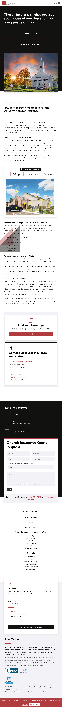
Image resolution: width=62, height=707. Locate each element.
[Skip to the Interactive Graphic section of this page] (30, 44)
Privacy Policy (15, 689)
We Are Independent (31, 548)
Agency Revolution (41, 687)
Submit (9, 489)
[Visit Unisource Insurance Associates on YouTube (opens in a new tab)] (19, 621)
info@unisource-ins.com (19, 377)
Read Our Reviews (31, 543)
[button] (56, 3)
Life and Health (31, 525)
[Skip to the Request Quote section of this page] (30, 33)
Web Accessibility (31, 569)
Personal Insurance (31, 517)
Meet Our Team (31, 538)
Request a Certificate (31, 564)
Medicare (31, 522)
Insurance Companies (31, 546)
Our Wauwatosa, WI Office (20, 361)
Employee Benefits (31, 527)
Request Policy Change (31, 566)
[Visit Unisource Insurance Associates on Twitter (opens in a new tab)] (9, 621)
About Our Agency (31, 536)
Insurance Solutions (31, 515)
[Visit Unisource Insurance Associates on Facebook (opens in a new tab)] (13, 621)
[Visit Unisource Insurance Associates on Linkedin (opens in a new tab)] (16, 621)
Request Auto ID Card (31, 561)
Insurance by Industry (33, 103)
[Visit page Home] (10, 3)
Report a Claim (31, 556)
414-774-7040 (16, 375)
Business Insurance (16, 103)
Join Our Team (31, 541)
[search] (50, 3)
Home (6, 103)
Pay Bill (31, 559)
